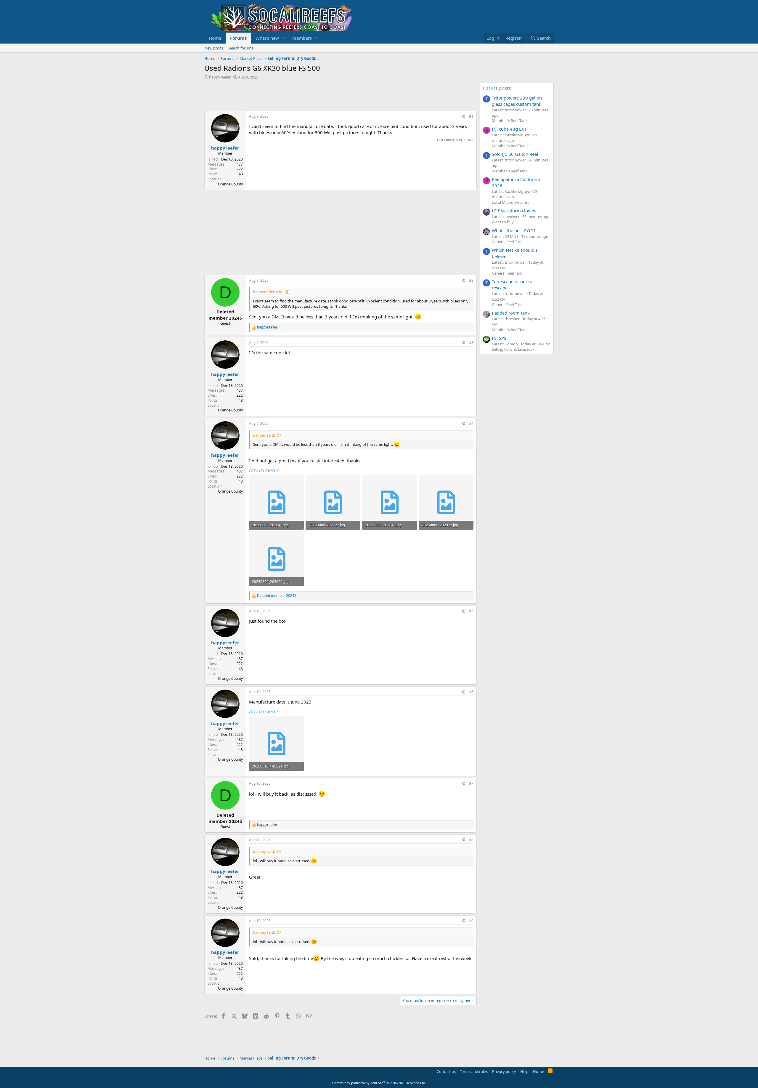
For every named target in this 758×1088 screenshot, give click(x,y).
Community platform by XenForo (379, 1083)
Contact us (446, 1071)
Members (302, 38)
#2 (471, 280)
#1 (471, 116)
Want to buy (503, 222)
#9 (471, 920)
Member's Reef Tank (510, 120)
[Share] (463, 116)
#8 (471, 839)
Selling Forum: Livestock (513, 349)
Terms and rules (474, 1071)
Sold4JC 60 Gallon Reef (515, 154)
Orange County (230, 184)
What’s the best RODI (513, 230)
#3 (471, 342)
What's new (267, 38)
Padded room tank (511, 313)
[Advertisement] (312, 96)
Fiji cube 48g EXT (509, 129)
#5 (471, 610)
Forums (238, 38)
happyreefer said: (268, 291)
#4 (471, 423)
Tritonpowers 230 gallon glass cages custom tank (517, 101)
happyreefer (220, 77)
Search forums (240, 48)
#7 (471, 783)
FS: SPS (499, 338)
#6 (471, 691)
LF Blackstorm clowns (514, 211)
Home (215, 38)
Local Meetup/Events (510, 202)
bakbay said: (264, 435)
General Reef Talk (507, 241)
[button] (284, 38)
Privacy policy (504, 1071)
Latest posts (497, 88)
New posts (213, 48)
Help (524, 1071)
